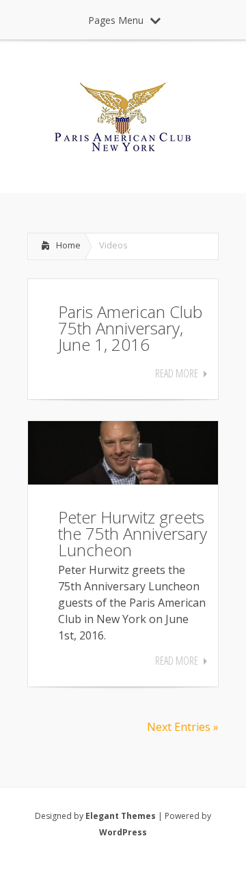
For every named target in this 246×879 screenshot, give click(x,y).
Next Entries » (183, 726)
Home (68, 245)
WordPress (123, 832)
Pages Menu (116, 20)
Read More (176, 373)
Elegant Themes (120, 816)
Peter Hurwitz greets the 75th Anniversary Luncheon (132, 533)
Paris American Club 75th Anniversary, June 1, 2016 (130, 328)
